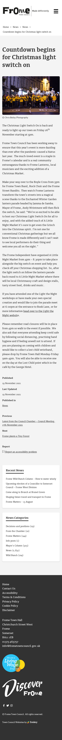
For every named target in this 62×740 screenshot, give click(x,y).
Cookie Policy (10, 606)
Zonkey (33, 722)
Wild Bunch (12, 555)
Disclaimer (8, 610)
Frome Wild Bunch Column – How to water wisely (31, 479)
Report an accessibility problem (21, 452)
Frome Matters (13, 536)
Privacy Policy (10, 601)
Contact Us (8, 588)
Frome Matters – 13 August (19, 502)
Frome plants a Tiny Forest (15, 436)
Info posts (11, 541)
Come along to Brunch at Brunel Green (26, 492)
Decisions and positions (17, 526)
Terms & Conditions (14, 597)
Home (5, 584)
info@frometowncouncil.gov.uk (21, 646)
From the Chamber (15, 531)
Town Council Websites (13, 722)
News (5, 406)
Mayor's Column (14, 546)
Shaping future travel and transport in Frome (28, 497)
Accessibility (9, 593)
